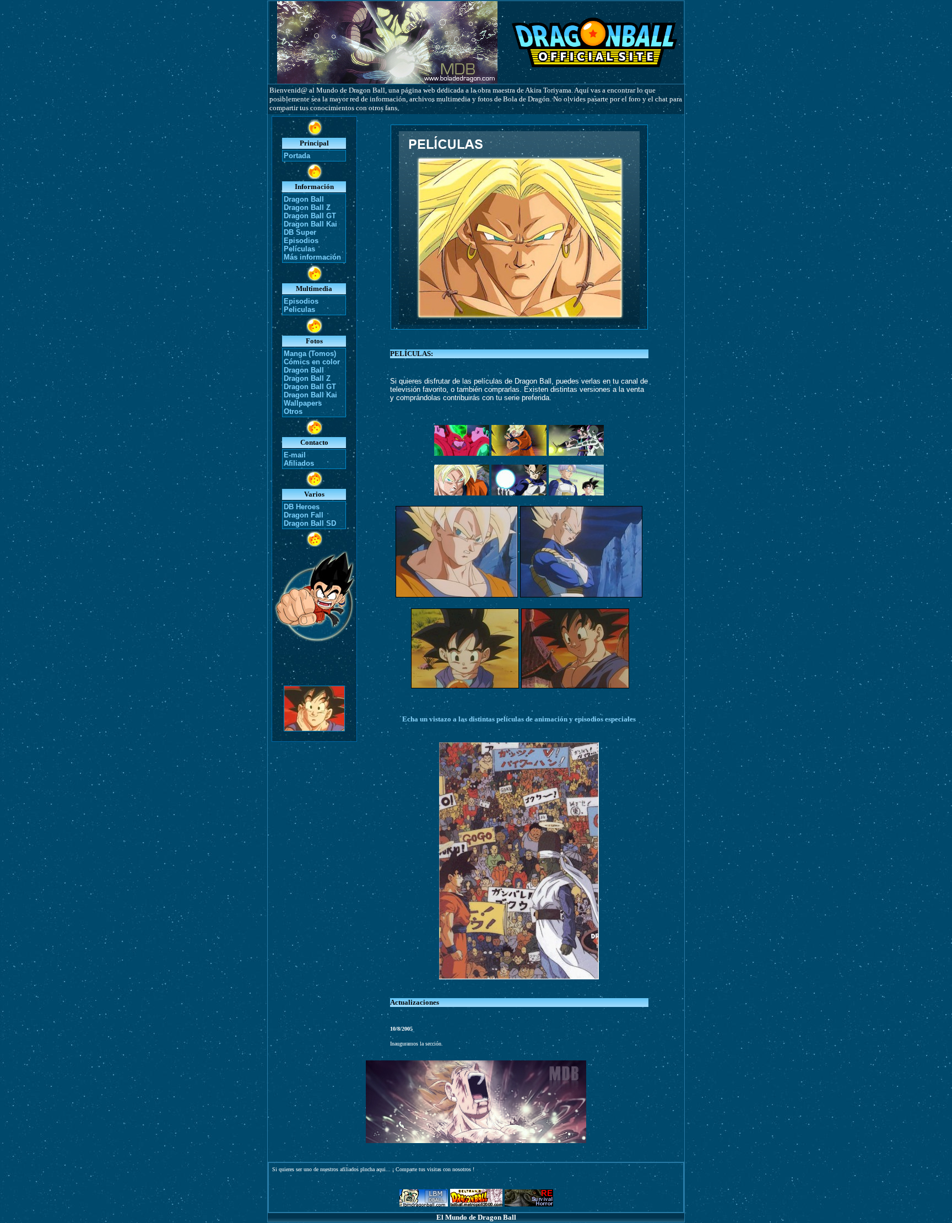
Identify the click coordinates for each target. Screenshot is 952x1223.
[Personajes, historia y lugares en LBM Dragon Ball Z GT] (423, 1203)
